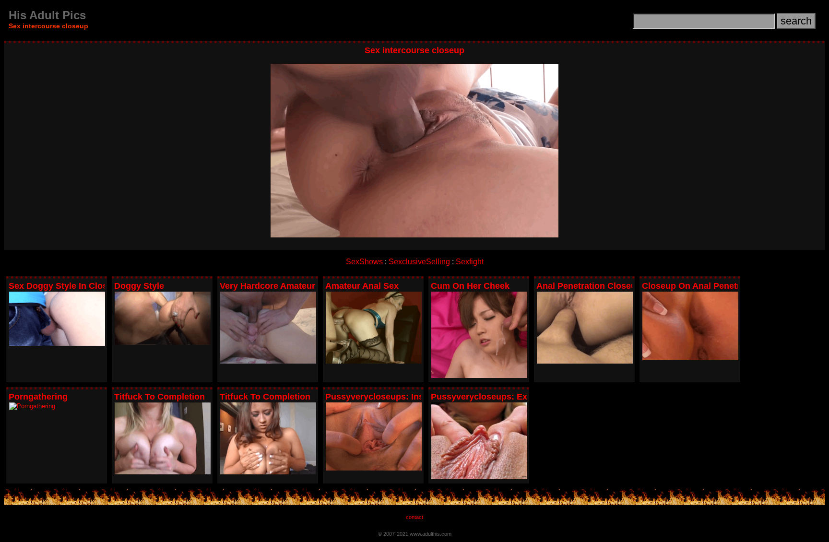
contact (414, 517)
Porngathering (38, 396)
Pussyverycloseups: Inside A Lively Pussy (411, 396)
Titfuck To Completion (159, 396)
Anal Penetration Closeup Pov (598, 286)
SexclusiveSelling (419, 262)
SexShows (364, 262)
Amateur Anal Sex (362, 286)
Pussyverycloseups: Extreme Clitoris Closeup (525, 396)
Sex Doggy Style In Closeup (66, 286)
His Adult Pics (47, 15)
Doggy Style (139, 286)
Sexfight (470, 262)
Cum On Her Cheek (470, 286)
